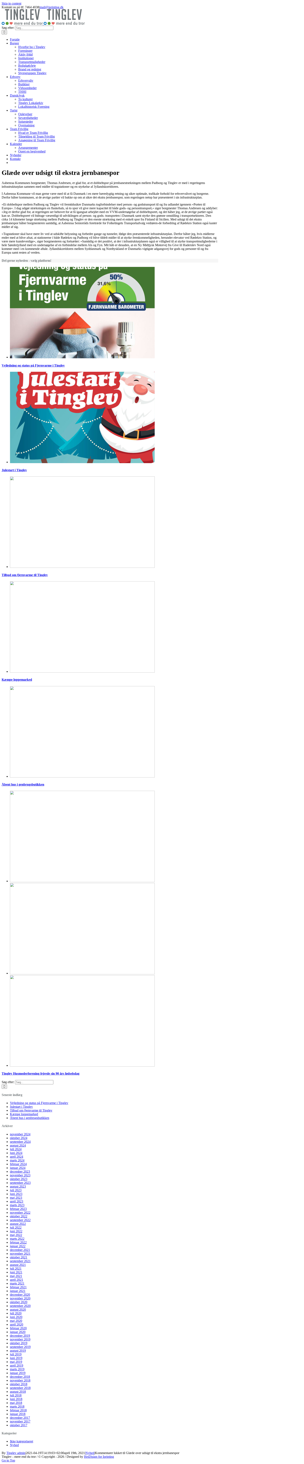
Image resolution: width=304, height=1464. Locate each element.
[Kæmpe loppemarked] (82, 671)
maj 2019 (16, 1361)
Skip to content (11, 3)
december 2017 (20, 1417)
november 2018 (20, 1380)
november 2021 (20, 1253)
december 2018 (20, 1376)
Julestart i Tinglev (14, 470)
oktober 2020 (18, 1302)
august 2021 (18, 1265)
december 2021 (20, 1250)
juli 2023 (16, 1190)
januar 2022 (17, 1246)
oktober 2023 (18, 1179)
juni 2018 (16, 1399)
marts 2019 (17, 1369)
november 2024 (20, 1134)
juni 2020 (16, 1317)
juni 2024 (16, 1153)
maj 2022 (16, 1235)
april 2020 (16, 1324)
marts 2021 (17, 1283)
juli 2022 (16, 1227)
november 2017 (20, 1421)
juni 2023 (16, 1194)
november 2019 (20, 1339)
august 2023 (18, 1186)
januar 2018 (17, 1414)
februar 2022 (18, 1242)
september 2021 (20, 1261)
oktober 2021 (18, 1257)
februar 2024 (18, 1164)
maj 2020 (16, 1320)
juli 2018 (16, 1395)
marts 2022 (17, 1238)
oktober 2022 (18, 1216)
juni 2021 (16, 1272)
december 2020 (20, 1294)
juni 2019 (16, 1358)
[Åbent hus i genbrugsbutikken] (82, 776)
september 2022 (20, 1220)
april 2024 (16, 1156)
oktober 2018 (18, 1384)
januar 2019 (17, 1373)
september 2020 (20, 1306)
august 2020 (18, 1309)
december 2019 (20, 1335)
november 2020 (20, 1298)
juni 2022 (16, 1231)
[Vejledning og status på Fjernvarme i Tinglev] (82, 357)
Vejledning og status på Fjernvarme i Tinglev (33, 365)
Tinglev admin (15, 1453)
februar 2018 (18, 1410)
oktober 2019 (18, 1343)
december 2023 (20, 1171)
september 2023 (20, 1182)
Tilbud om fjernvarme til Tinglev (25, 575)
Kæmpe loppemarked (17, 679)
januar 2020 (17, 1332)
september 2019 (20, 1347)
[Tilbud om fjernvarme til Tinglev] (82, 566)
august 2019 (18, 1350)
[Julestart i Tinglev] (82, 462)
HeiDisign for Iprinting (99, 1456)
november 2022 (20, 1212)
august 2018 (18, 1391)
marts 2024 (17, 1160)
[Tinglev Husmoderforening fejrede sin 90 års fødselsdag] (82, 881)
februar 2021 (18, 1287)
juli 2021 (16, 1268)
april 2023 (16, 1201)
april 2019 (16, 1365)
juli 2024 (16, 1149)
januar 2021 (17, 1291)
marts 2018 (17, 1406)
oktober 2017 (18, 1425)
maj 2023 (16, 1197)
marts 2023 (17, 1205)
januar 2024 (17, 1168)
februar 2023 (18, 1209)
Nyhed (14, 1445)
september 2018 (20, 1388)
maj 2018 (16, 1403)
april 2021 (16, 1279)
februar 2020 (18, 1328)
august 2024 (18, 1145)
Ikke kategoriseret (21, 1441)
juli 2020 (16, 1313)
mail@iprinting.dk (51, 7)
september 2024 (20, 1141)
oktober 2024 (18, 1138)
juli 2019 (16, 1354)
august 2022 (18, 1223)
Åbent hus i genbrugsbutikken (23, 784)
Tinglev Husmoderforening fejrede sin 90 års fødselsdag (40, 1073)
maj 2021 (16, 1276)
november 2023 (20, 1175)
